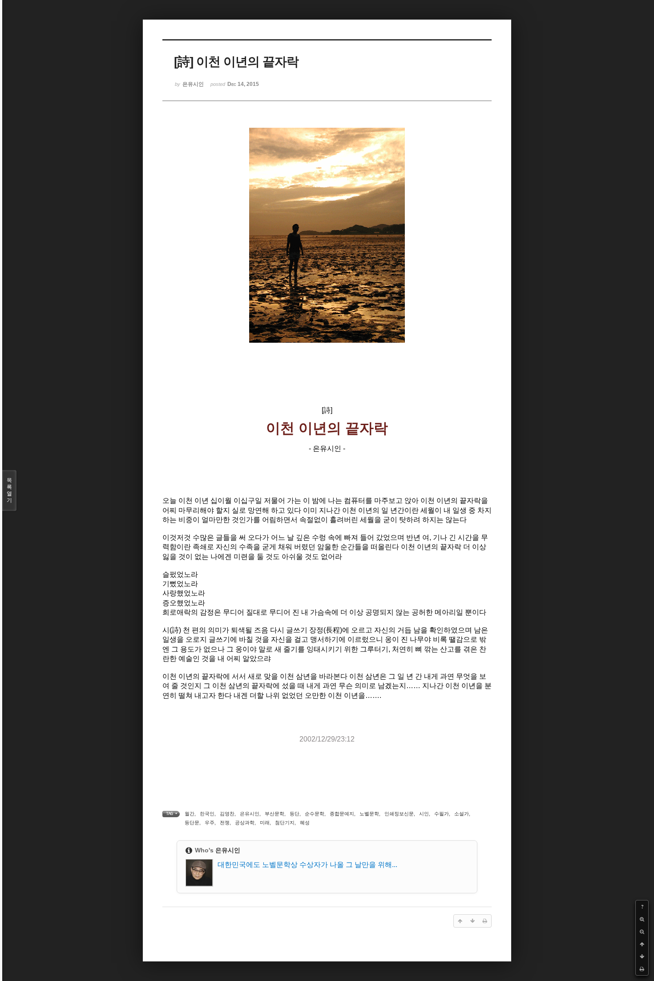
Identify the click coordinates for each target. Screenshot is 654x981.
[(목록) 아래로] (642, 956)
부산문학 (274, 813)
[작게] (642, 931)
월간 (189, 813)
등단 (294, 813)
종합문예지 (342, 813)
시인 (424, 813)
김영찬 (227, 813)
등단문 (192, 822)
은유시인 (249, 813)
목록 (9, 490)
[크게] (642, 919)
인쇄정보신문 (399, 813)
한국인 (207, 813)
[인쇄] (642, 969)
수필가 (441, 813)
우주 (209, 822)
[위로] (642, 944)
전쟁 (225, 822)
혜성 (305, 822)
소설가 (461, 813)
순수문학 (314, 813)
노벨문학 (369, 813)
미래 (265, 822)
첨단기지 (285, 822)
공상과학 (244, 822)
